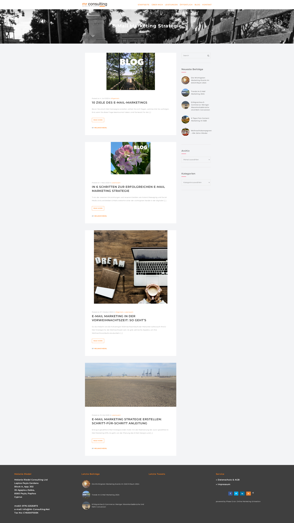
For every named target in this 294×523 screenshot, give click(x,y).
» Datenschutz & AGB (228, 480)
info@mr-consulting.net (36, 509)
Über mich (157, 5)
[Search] (208, 55)
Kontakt (207, 5)
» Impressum (223, 484)
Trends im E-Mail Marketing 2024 (105, 495)
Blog (197, 5)
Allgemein (115, 98)
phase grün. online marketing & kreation (243, 501)
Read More (98, 120)
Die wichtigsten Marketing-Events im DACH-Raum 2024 (200, 80)
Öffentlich (186, 5)
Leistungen (171, 5)
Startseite (143, 5)
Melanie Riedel (100, 128)
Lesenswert (116, 183)
